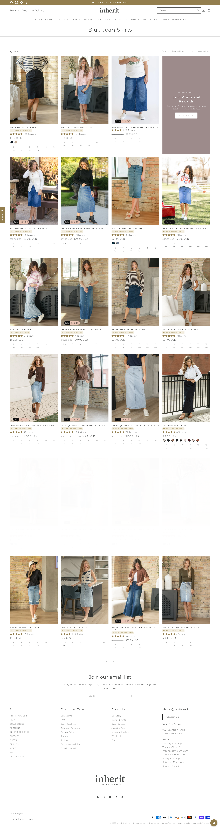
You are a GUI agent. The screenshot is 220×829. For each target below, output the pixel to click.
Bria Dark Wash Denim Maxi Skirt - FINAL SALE (134, 529)
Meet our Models (120, 732)
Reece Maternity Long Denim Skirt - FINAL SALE (135, 127)
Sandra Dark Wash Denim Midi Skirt (128, 329)
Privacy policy (153, 823)
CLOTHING (15, 728)
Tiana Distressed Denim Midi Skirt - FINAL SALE (185, 228)
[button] (59, 19)
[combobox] (179, 10)
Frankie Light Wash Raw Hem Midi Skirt (181, 627)
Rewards (14, 10)
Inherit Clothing (123, 823)
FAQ (63, 720)
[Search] (198, 10)
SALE (12, 752)
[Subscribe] (131, 696)
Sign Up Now (186, 115)
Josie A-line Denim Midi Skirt (74, 627)
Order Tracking (68, 724)
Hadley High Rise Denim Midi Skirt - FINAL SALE (84, 529)
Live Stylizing (37, 10)
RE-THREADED (17, 756)
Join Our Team (119, 728)
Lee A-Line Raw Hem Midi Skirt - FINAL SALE (82, 228)
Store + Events (119, 720)
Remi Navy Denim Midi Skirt (23, 127)
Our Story (116, 716)
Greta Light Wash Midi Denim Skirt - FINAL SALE (84, 426)
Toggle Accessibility (70, 744)
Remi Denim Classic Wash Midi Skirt (77, 127)
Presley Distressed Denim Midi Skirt (27, 627)
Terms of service (168, 823)
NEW (12, 720)
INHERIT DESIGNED (20, 732)
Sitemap (65, 736)
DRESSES (14, 736)
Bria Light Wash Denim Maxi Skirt (178, 529)
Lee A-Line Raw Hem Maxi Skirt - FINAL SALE (82, 329)
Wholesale (117, 736)
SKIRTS (13, 740)
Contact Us (66, 716)
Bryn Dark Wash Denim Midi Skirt (25, 529)
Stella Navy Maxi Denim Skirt (176, 426)
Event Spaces (118, 724)
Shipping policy (184, 823)
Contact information (201, 823)
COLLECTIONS (17, 724)
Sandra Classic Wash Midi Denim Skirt (180, 329)
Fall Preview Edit (18, 716)
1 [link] (99, 661)
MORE (13, 748)
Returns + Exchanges (71, 728)
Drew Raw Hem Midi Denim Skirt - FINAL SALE (32, 426)
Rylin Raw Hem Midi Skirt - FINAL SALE (28, 228)
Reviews (65, 740)
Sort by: (165, 51)
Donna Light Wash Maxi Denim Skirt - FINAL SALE (135, 426)
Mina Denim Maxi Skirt (20, 329)
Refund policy (139, 823)
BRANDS (14, 744)
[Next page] (121, 661)
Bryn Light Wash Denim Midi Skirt (127, 228)
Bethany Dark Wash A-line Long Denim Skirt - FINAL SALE (133, 628)
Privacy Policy (68, 732)
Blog (24, 10)
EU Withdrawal (68, 748)
